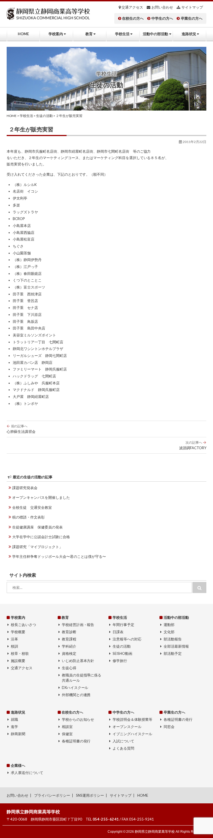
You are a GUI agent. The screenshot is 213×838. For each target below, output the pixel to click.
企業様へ (18, 765)
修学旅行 (120, 660)
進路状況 (189, 34)
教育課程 (69, 639)
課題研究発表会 (24, 488)
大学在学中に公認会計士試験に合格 (41, 537)
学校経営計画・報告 (78, 624)
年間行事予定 (123, 624)
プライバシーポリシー (52, 795)
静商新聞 (18, 734)
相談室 (67, 726)
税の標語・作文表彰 (28, 517)
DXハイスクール (75, 687)
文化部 (169, 632)
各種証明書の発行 (76, 741)
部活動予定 (173, 653)
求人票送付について (27, 772)
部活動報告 (173, 639)
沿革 (14, 639)
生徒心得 (69, 668)
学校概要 (18, 632)
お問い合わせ (162, 7)
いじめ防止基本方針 (78, 660)
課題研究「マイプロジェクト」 (37, 547)
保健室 (67, 734)
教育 (89, 34)
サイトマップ (192, 7)
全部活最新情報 (176, 646)
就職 (14, 719)
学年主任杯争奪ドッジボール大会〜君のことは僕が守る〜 (59, 556)
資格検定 (69, 653)
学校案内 (56, 34)
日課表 (118, 632)
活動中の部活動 (155, 34)
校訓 (14, 646)
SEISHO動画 (122, 653)
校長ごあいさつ (23, 624)
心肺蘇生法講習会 (21, 429)
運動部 (169, 624)
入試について (123, 741)
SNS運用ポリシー (90, 795)
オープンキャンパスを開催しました (41, 497)
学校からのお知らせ (78, 719)
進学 (14, 726)
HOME (23, 34)
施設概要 (18, 660)
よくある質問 (123, 748)
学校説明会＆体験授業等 (132, 719)
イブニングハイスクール (132, 734)
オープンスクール (127, 726)
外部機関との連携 (76, 695)
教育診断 (69, 632)
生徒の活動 (122, 646)
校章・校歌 (20, 653)
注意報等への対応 (127, 639)
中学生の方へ (162, 18)
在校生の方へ (133, 18)
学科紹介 (69, 646)
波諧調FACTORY (192, 445)
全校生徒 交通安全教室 (32, 507)
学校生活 (122, 34)
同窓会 (169, 726)
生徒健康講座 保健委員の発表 (37, 527)
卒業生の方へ (191, 18)
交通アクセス (132, 7)
